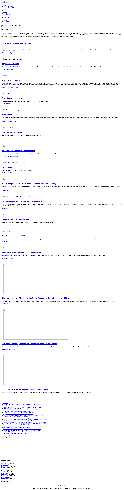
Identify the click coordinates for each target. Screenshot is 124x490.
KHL (4, 10)
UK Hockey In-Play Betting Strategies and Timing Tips (16, 427)
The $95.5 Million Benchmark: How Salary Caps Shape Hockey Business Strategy (23, 415)
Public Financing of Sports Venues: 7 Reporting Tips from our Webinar (29, 344)
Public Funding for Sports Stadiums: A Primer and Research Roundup (20, 410)
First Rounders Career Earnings (10, 156)
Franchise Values (7, 14)
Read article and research (8, 349)
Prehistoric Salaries (8, 6)
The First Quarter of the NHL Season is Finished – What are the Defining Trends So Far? (25, 419)
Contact (5, 20)
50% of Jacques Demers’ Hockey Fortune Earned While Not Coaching (29, 184)
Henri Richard (5, 255)
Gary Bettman (4, 465)
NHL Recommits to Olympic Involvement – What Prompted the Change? (21, 421)
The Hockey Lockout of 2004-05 (15, 236)
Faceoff (5, 5)
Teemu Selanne (5, 477)
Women (5, 9)
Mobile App (6, 21)
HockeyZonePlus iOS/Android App (15, 219)
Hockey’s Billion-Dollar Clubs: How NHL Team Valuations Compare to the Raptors (23, 431)
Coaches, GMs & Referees (10, 8)
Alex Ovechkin (5, 476)
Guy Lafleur (4, 471)
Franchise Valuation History (13, 98)
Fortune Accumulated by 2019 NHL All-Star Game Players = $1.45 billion (21, 404)
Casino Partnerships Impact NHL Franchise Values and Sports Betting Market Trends (24, 422)
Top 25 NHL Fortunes (10, 64)
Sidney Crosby (5, 466)
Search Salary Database (6, 29)
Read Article (5, 241)
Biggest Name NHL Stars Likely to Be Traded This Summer (18, 414)
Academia (5, 16)
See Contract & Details (7, 258)
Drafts (5, 13)
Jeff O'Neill (4, 469)
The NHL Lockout (7, 405)
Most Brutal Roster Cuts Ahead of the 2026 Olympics (16, 416)
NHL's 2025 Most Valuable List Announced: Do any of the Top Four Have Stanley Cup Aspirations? (27, 418)
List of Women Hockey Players (10, 87)
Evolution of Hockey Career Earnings (16, 43)
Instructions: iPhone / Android (9, 225)
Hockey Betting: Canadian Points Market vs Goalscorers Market (19, 412)
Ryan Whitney (4, 470)
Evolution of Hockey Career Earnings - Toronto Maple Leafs (18, 408)
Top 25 (5, 12)
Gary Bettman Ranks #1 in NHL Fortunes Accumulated (23, 201)
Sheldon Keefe (5, 478)
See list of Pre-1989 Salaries (9, 121)
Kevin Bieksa (4, 474)
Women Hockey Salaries (11, 80)
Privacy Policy (62, 485)
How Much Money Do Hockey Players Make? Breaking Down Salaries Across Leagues (25, 423)
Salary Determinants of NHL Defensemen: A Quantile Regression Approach (22, 407)
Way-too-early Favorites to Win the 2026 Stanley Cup (16, 425)
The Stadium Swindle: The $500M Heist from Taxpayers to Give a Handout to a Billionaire (37, 298)
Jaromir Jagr (4, 467)
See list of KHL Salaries (8, 173)
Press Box (6, 17)
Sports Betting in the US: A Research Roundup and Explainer (25, 389)
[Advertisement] (44, 448)
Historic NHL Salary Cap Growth (11, 426)
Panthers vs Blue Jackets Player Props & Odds (15, 433)
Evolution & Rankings (7, 53)
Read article (5, 190)
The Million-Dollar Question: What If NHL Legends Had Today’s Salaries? (21, 430)
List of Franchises (6, 103)
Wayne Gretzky (5, 463)
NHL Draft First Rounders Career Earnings (18, 151)
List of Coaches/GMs (7, 138)
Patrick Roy (4, 473)
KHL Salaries (7, 167)
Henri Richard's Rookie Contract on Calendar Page (21, 252)
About (4, 19)
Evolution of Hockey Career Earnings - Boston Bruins (16, 411)
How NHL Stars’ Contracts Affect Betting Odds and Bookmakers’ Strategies (22, 429)
